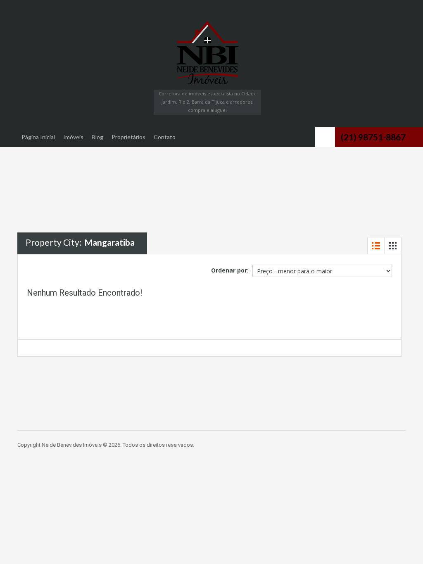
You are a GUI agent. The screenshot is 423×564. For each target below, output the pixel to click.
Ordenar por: (230, 270)
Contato (165, 136)
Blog (97, 136)
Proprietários (128, 136)
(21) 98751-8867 (373, 137)
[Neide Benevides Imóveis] (207, 52)
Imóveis (73, 136)
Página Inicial (38, 136)
